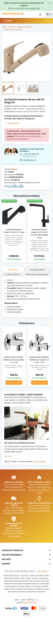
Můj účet (6, 559)
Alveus (14, 169)
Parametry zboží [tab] (37, 270)
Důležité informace (12, 555)
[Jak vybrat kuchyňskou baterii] (26, 423)
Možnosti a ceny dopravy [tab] (37, 274)
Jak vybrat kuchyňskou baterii (19, 442)
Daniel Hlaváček (30, 602)
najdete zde (34, 8)
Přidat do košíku (14, 382)
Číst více (7, 456)
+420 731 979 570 (31, 154)
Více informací (13, 123)
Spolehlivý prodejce (12, 550)
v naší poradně (39, 461)
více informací (42, 571)
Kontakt (6, 564)
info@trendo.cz (29, 160)
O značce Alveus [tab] (12, 274)
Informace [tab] (12, 270)
